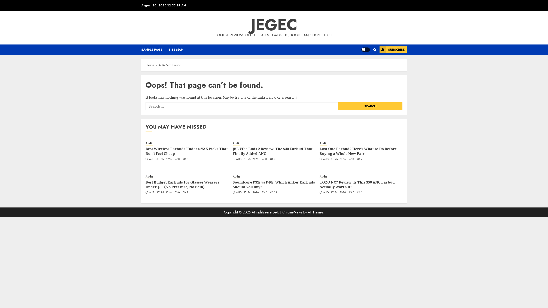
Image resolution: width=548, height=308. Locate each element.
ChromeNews (292, 212)
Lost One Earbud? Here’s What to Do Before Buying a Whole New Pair (358, 151)
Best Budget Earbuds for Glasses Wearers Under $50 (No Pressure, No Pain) (182, 184)
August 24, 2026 (247, 192)
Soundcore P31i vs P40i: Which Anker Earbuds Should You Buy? (274, 184)
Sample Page (151, 49)
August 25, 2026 (160, 159)
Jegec (274, 25)
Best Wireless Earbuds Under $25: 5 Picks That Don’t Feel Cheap (187, 151)
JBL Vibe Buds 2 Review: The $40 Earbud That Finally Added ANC (273, 151)
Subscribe (396, 49)
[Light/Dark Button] (365, 49)
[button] (374, 50)
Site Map (176, 49)
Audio (149, 143)
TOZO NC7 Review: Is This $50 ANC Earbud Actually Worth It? (357, 184)
